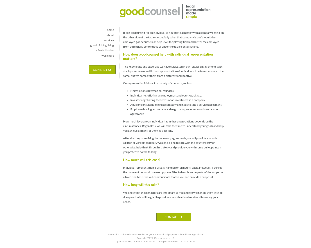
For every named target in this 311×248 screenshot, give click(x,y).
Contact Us (102, 69)
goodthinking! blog (102, 45)
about (110, 35)
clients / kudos (105, 50)
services (109, 40)
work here (108, 55)
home (110, 29)
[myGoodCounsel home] (165, 12)
